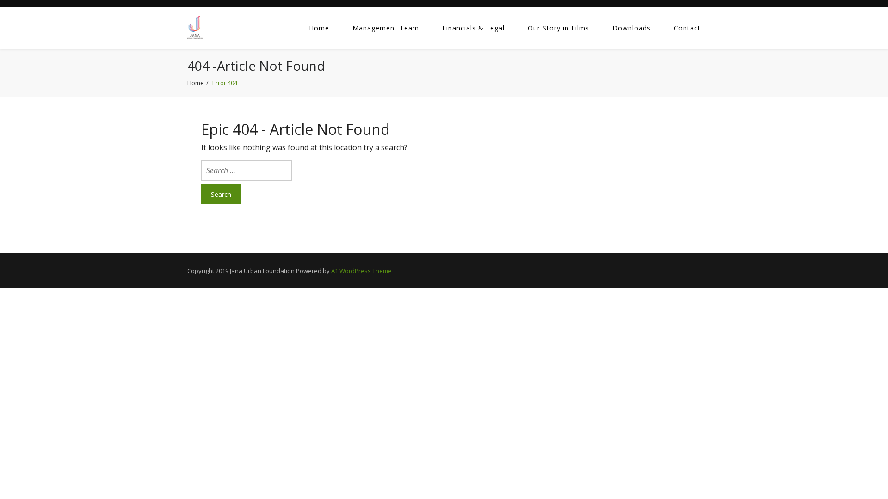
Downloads (631, 28)
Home (319, 28)
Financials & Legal (473, 28)
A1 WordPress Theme (361, 271)
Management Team (385, 28)
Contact (687, 28)
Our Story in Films (558, 28)
